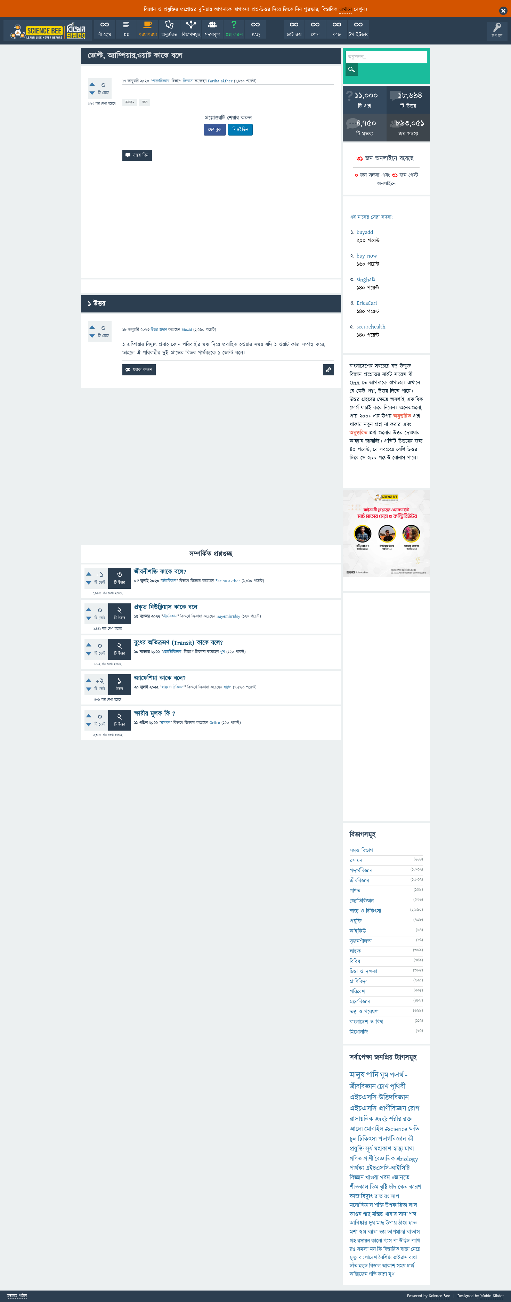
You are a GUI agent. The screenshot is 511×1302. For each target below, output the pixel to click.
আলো (356, 1129)
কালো (376, 1241)
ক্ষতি (414, 1129)
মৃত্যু (353, 1257)
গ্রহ (353, 1241)
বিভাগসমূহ (191, 34)
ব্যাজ (337, 34)
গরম (385, 1177)
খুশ (222, 652)
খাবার (391, 1214)
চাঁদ (393, 1187)
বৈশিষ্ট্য (385, 1257)
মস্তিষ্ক (377, 1214)
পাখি (415, 1241)
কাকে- (129, 102)
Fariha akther (228, 581)
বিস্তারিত (391, 1249)
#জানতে (400, 1177)
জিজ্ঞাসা (189, 81)
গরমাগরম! (148, 34)
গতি (372, 1274)
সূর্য (369, 1149)
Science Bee (439, 1296)
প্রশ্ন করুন (234, 34)
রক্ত (407, 1119)
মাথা (409, 1149)
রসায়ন (165, 723)
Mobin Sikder (492, 1296)
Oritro (215, 723)
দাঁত (353, 1266)
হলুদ (363, 1266)
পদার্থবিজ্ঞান (160, 81)
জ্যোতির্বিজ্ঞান (172, 652)
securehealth (371, 327)
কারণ (415, 1187)
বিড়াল (375, 1266)
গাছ (367, 1214)
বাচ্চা (404, 1249)
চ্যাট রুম (294, 34)
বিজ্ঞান (357, 1177)
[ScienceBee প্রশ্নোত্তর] (47, 30)
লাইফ (355, 951)
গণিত (355, 891)
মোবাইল (373, 1129)
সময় (401, 1266)
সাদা (403, 1214)
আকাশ (388, 1266)
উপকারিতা (396, 1205)
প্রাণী (368, 1159)
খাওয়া (372, 1177)
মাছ (380, 1223)
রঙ (353, 1249)
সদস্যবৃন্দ (212, 34)
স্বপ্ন (362, 1232)
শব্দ (412, 1214)
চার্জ (410, 1266)
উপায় (391, 1223)
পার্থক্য (357, 1168)
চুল (353, 1139)
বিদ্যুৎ (367, 1196)
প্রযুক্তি (356, 921)
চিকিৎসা (367, 1139)
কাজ (354, 1196)
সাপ (395, 1197)
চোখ (383, 1087)
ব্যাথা (373, 1232)
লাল (413, 1205)
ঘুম (384, 1075)
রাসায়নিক (362, 1119)
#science (396, 1129)
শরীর (395, 1119)
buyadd (365, 232)
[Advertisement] (211, 222)
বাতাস (413, 1232)
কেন (403, 1187)
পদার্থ (397, 1075)
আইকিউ (358, 931)
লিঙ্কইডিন (240, 129)
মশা (354, 1232)
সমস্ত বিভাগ (361, 850)
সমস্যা (362, 1249)
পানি (372, 1075)
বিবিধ (355, 961)
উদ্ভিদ (404, 1241)
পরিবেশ (357, 991)
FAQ (256, 34)
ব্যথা (413, 1257)
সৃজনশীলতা (361, 941)
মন (373, 1249)
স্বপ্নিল (228, 687)
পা (395, 1241)
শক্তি (379, 1205)
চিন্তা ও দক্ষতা (363, 971)
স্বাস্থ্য (398, 1149)
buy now (367, 256)
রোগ (414, 1109)
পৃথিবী (397, 1087)
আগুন (356, 1214)
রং (386, 1197)
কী (410, 1139)
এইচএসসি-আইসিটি (387, 1168)
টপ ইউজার (358, 34)
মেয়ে (415, 1249)
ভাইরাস (400, 1257)
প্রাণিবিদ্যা (358, 981)
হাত (412, 1223)
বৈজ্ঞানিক (385, 1159)
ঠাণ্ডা (402, 1223)
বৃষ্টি (384, 1187)
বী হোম (104, 34)
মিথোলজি (359, 1032)
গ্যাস (387, 1241)
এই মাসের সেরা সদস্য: (371, 217)
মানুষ (357, 1075)
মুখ (391, 1274)
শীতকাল (359, 1187)
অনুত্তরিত (169, 34)
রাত (378, 1197)
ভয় (382, 1232)
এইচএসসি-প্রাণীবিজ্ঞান (378, 1109)
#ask (381, 1119)
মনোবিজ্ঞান (360, 1002)
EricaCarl (367, 303)
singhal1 (366, 279)
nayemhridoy (228, 616)
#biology (407, 1159)
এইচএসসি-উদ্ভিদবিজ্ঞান (379, 1097)
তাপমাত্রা (396, 1232)
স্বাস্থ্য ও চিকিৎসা (172, 687)
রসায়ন (363, 1241)
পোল (315, 34)
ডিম (374, 1187)
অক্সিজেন (358, 1274)
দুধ (372, 1223)
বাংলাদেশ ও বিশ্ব (366, 1022)
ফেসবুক (214, 129)
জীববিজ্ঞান (169, 581)
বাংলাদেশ (368, 1257)
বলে (144, 102)
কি (379, 1249)
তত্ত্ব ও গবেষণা (364, 1012)
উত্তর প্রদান (159, 330)
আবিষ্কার (358, 1223)
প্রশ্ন (126, 34)
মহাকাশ (382, 1149)
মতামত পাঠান (17, 1296)
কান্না (382, 1274)
